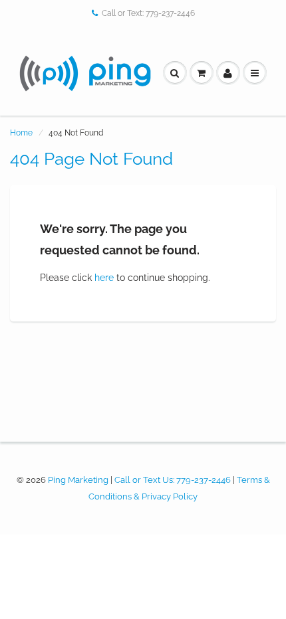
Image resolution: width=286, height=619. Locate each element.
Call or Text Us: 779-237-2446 (172, 480)
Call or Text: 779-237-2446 (148, 13)
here (104, 277)
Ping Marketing (78, 480)
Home (21, 132)
